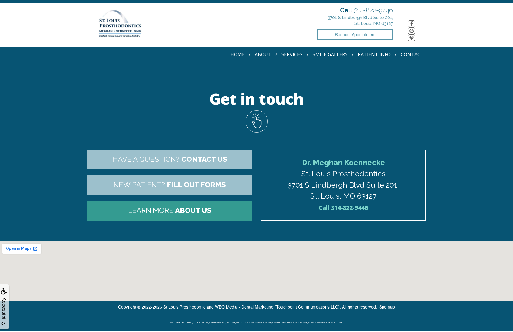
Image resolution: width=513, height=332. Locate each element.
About (263, 54)
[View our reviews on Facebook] (411, 23)
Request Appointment (355, 34)
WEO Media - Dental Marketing (244, 307)
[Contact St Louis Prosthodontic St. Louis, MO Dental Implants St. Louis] (256, 121)
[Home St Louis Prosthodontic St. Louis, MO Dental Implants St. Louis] (121, 24)
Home (237, 54)
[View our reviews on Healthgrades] (411, 37)
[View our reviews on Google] (411, 30)
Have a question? (170, 159)
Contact (412, 54)
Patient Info (374, 54)
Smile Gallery (330, 54)
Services (292, 54)
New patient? (169, 184)
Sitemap (387, 307)
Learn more (169, 210)
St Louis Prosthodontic (184, 307)
